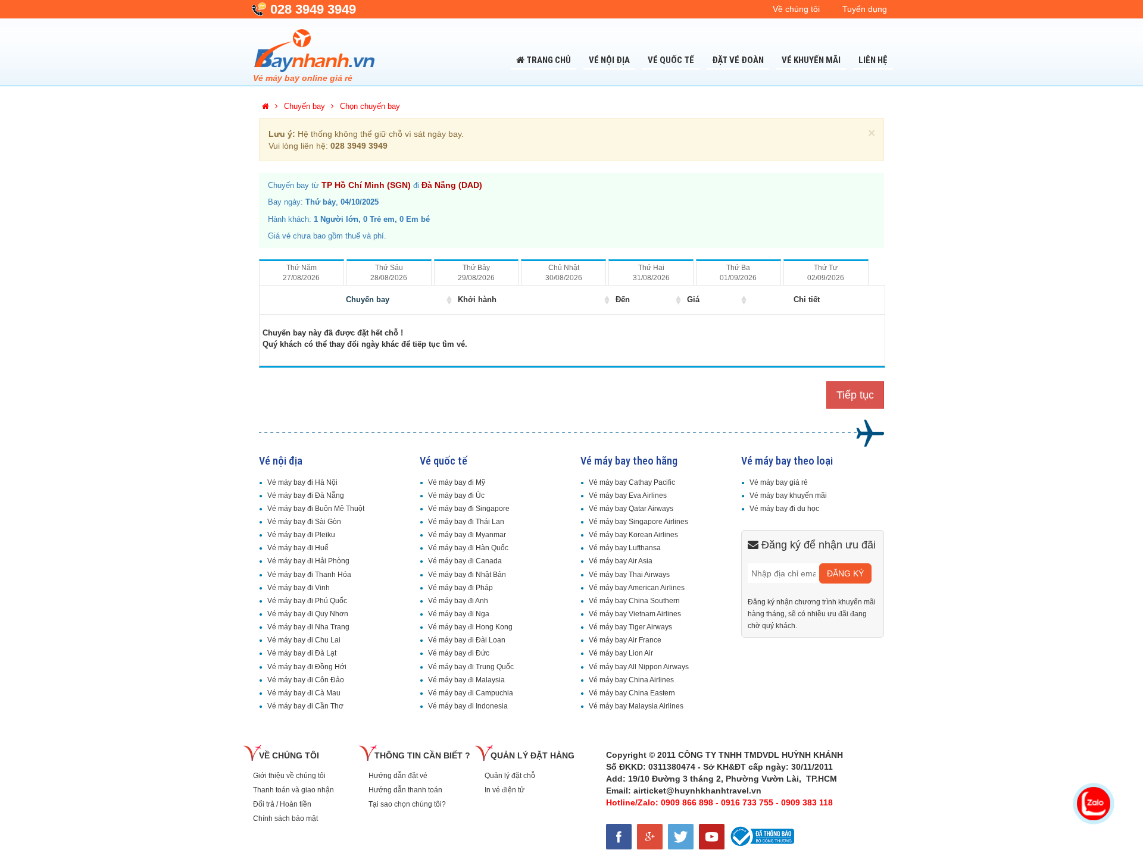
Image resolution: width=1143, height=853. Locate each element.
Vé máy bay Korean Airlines (633, 535)
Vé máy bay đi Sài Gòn (304, 522)
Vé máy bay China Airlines (631, 680)
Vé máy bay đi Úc (456, 495)
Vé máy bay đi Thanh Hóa (309, 574)
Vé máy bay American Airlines (637, 588)
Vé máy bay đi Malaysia (466, 680)
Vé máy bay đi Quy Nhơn (307, 614)
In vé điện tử (504, 790)
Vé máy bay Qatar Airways (631, 508)
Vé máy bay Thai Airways (629, 574)
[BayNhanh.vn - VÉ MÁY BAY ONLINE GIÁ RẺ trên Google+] (652, 834)
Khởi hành (477, 299)
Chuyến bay (367, 299)
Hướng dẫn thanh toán (405, 790)
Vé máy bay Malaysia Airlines (636, 706)
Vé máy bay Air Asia (620, 561)
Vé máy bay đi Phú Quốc (307, 601)
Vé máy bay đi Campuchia (470, 693)
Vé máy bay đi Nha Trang (308, 627)
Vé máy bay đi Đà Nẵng (305, 495)
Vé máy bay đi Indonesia (468, 706)
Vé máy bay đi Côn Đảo (305, 680)
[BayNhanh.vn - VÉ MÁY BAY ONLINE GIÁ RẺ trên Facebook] (621, 834)
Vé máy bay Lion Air (621, 653)
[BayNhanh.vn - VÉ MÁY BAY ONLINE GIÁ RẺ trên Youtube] (713, 834)
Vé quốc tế (671, 60)
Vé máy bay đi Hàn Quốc (468, 548)
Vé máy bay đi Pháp (460, 588)
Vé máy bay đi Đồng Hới (306, 667)
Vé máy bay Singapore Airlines (638, 522)
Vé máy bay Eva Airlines (628, 495)
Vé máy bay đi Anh (458, 601)
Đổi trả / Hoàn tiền (282, 804)
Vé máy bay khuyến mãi (788, 495)
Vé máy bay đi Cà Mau (304, 693)
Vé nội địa (609, 60)
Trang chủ (547, 60)
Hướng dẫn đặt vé (397, 776)
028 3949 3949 (313, 9)
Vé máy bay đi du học (784, 508)
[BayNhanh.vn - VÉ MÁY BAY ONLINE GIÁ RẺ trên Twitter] (683, 834)
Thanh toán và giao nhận (293, 790)
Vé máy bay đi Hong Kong (470, 627)
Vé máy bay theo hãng (628, 460)
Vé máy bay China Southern (634, 601)
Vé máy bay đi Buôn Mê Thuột (315, 508)
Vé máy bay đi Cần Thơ (305, 706)
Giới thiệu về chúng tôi (289, 776)
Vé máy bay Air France (625, 640)
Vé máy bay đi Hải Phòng (308, 561)
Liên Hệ (873, 60)
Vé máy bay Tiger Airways (630, 627)
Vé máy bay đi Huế (298, 548)
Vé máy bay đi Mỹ (456, 482)
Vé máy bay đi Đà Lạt (301, 653)
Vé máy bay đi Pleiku (301, 535)
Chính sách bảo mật (285, 818)
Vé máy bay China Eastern (632, 693)
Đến (623, 299)
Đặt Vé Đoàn (738, 60)
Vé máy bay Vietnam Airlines (635, 614)
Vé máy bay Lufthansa (625, 548)
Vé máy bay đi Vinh (298, 588)
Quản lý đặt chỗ (510, 776)
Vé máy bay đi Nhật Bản (467, 574)
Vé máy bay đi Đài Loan (466, 640)
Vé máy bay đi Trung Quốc (471, 667)
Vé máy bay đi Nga (458, 614)
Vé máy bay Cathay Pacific (632, 482)
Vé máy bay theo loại (787, 460)
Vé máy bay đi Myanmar (467, 535)
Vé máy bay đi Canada (465, 561)
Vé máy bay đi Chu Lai (304, 640)
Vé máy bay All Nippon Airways (639, 667)
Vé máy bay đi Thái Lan (466, 522)
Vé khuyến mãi (811, 60)
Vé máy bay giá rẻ (778, 482)
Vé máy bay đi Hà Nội (302, 482)
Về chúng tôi (796, 9)
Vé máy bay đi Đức (458, 653)
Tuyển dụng (864, 9)
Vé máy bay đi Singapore (469, 508)
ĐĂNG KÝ (845, 573)
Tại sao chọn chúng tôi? (407, 804)
